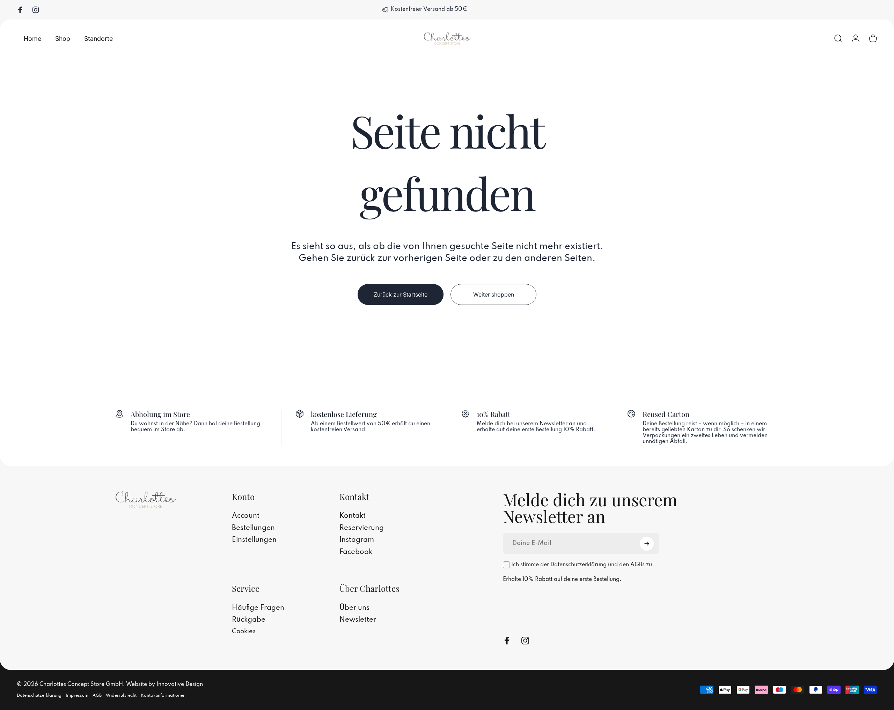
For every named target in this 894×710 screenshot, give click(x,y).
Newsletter (357, 619)
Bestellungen (253, 528)
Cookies (244, 631)
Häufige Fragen (258, 608)
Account (245, 516)
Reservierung (361, 528)
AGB (97, 695)
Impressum (77, 695)
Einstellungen (254, 540)
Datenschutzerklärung (39, 695)
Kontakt (352, 516)
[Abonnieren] (647, 544)
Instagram (356, 540)
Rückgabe (248, 619)
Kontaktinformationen (163, 695)
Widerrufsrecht (121, 695)
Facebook (355, 552)
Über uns (354, 608)
